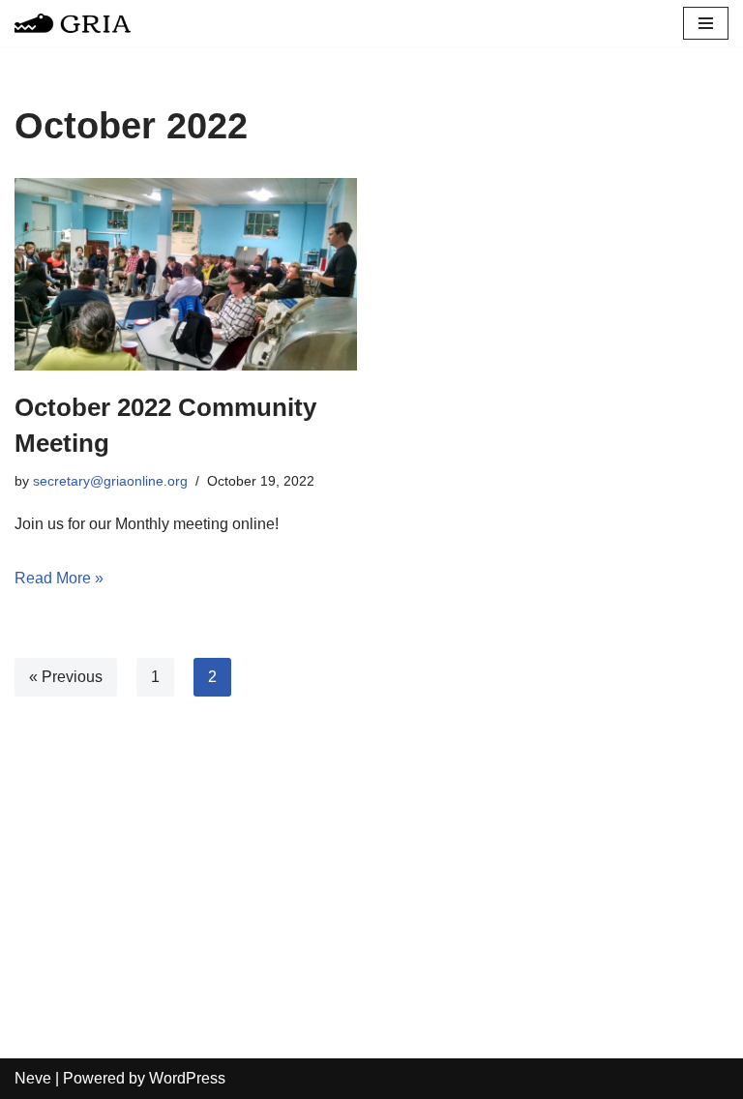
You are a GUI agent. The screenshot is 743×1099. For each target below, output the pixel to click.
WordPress (187, 1078)
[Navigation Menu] (705, 23)
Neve (33, 1078)
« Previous (66, 676)
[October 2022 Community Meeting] (186, 274)
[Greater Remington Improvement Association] (73, 23)
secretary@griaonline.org (110, 481)
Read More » (59, 578)
